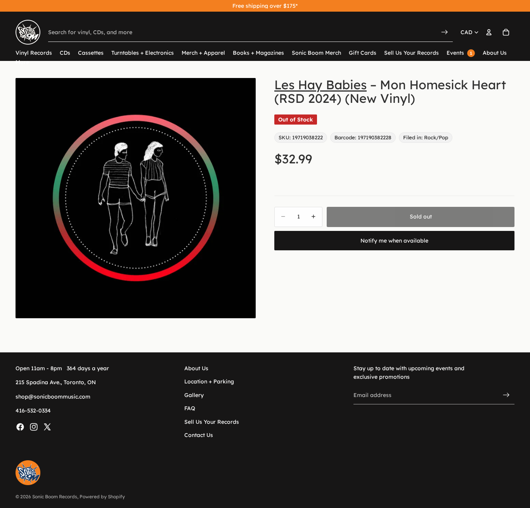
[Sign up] (506, 395)
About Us (196, 368)
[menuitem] (22, 62)
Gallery (194, 394)
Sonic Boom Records (54, 496)
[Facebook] (20, 426)
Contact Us (198, 435)
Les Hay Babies (320, 84)
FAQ (189, 408)
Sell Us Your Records (211, 421)
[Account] (488, 32)
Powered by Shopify (102, 496)
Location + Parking (209, 381)
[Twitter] (47, 426)
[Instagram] (33, 426)
